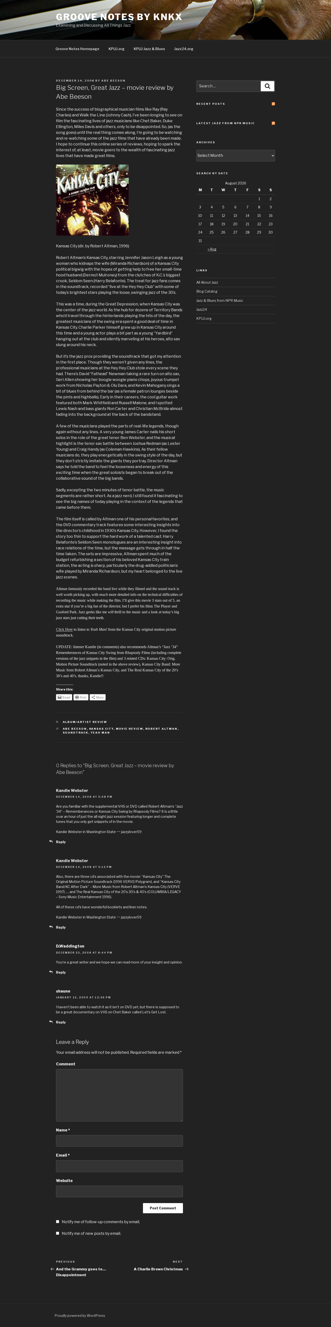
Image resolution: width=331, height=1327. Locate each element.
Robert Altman (161, 728)
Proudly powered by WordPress (80, 1315)
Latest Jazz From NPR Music (225, 123)
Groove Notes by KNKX (119, 17)
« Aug (212, 249)
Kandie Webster (72, 790)
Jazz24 (201, 309)
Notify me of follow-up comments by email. (101, 1222)
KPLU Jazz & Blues (149, 49)
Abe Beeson (113, 80)
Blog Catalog (206, 291)
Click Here (64, 629)
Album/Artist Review (85, 722)
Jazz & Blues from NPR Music (219, 300)
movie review (129, 728)
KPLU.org (117, 49)
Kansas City (101, 728)
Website (64, 1180)
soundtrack (75, 732)
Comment (65, 1064)
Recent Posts (210, 104)
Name (63, 1130)
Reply (61, 842)
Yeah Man (100, 732)
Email (63, 1155)
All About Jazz (207, 282)
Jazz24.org (183, 49)
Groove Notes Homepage (77, 49)
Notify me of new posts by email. (91, 1233)
